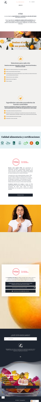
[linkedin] (20, 357)
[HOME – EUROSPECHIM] (20, 343)
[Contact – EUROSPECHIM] (5, 1)
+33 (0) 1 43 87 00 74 (8, 379)
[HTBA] (20, 158)
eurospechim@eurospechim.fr (10, 381)
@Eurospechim (7, 383)
